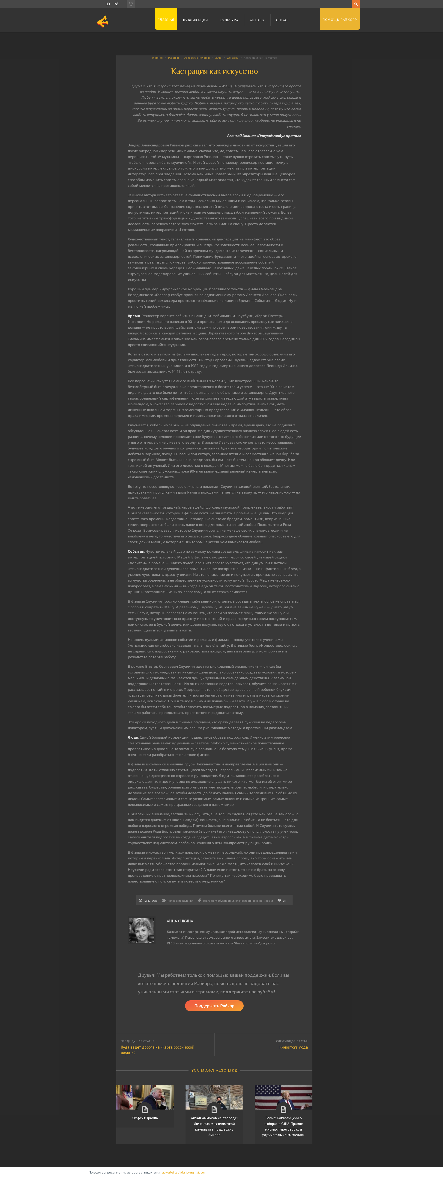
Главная (166, 19)
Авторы (257, 20)
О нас (282, 20)
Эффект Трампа (145, 1118)
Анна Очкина (180, 921)
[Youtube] (108, 4)
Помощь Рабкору (340, 19)
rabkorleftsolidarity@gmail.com (184, 1172)
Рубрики (173, 57)
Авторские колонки (197, 57)
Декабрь (232, 57)
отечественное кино (249, 900)
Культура (229, 20)
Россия (268, 900)
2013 (218, 57)
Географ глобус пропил (218, 900)
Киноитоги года (293, 1047)
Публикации (195, 20)
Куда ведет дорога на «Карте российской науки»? (157, 1050)
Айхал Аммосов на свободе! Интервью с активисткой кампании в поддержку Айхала (214, 1126)
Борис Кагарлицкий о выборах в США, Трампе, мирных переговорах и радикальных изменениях (283, 1126)
